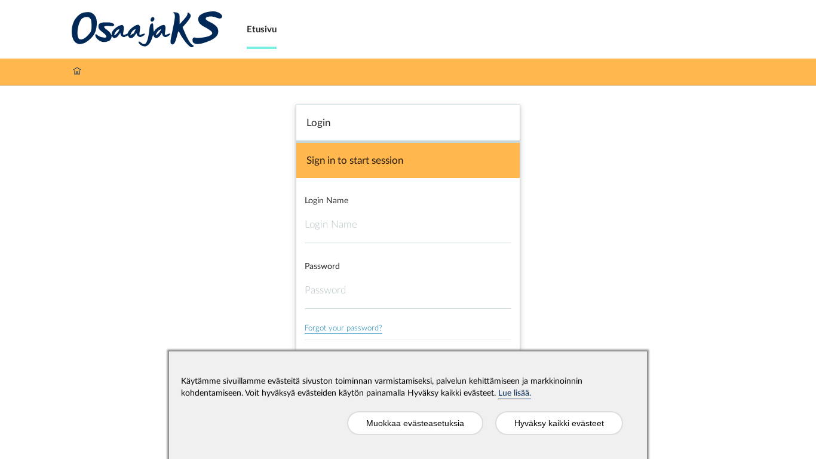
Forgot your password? (343, 328)
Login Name (326, 201)
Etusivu (262, 29)
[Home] (77, 72)
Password (322, 266)
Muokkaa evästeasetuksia (415, 423)
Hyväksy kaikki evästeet (559, 423)
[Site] (147, 29)
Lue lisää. (514, 393)
